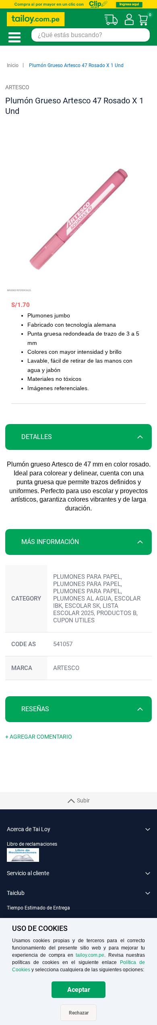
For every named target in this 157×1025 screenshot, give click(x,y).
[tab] (78, 437)
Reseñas (35, 709)
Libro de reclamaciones (32, 844)
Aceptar (78, 989)
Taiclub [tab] (16, 893)
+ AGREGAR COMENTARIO (38, 736)
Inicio (13, 65)
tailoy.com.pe (90, 955)
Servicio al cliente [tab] (28, 873)
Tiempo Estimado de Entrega (38, 908)
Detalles (36, 437)
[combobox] (90, 35)
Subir (83, 800)
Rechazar (79, 1013)
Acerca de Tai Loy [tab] (28, 829)
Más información (50, 542)
